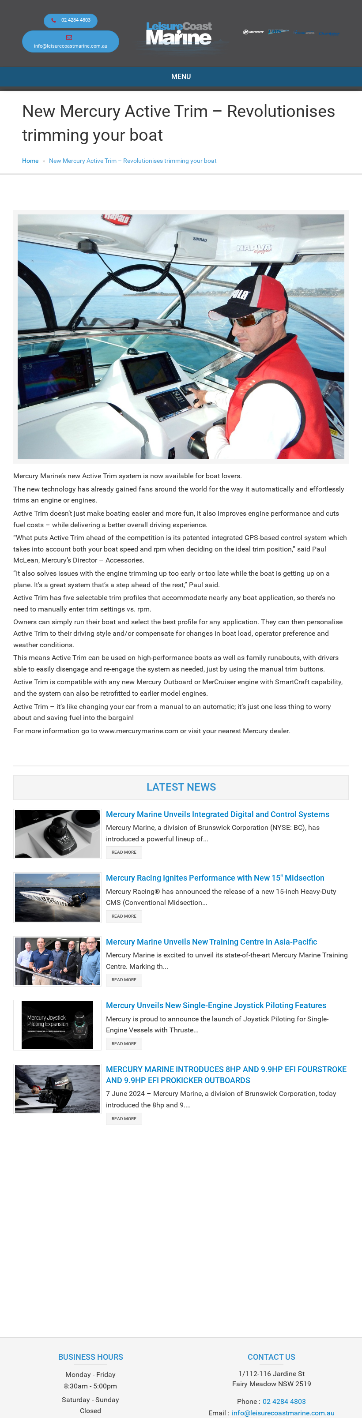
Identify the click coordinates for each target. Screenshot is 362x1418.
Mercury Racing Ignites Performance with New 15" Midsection (215, 877)
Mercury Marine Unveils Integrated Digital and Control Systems (217, 814)
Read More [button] (124, 852)
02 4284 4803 (75, 20)
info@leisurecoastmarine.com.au (70, 46)
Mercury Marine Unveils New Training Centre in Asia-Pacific (211, 941)
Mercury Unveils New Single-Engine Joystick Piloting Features (216, 1005)
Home (30, 160)
